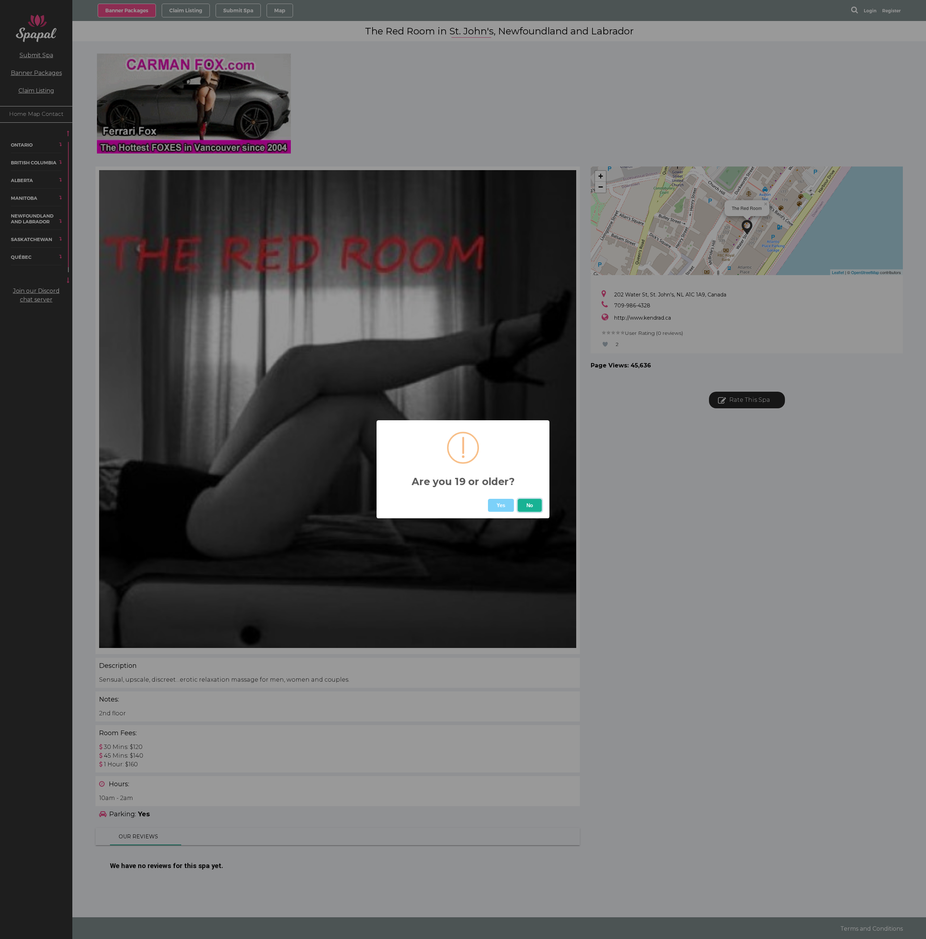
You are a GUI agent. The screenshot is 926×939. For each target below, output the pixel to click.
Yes (501, 505)
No (529, 505)
